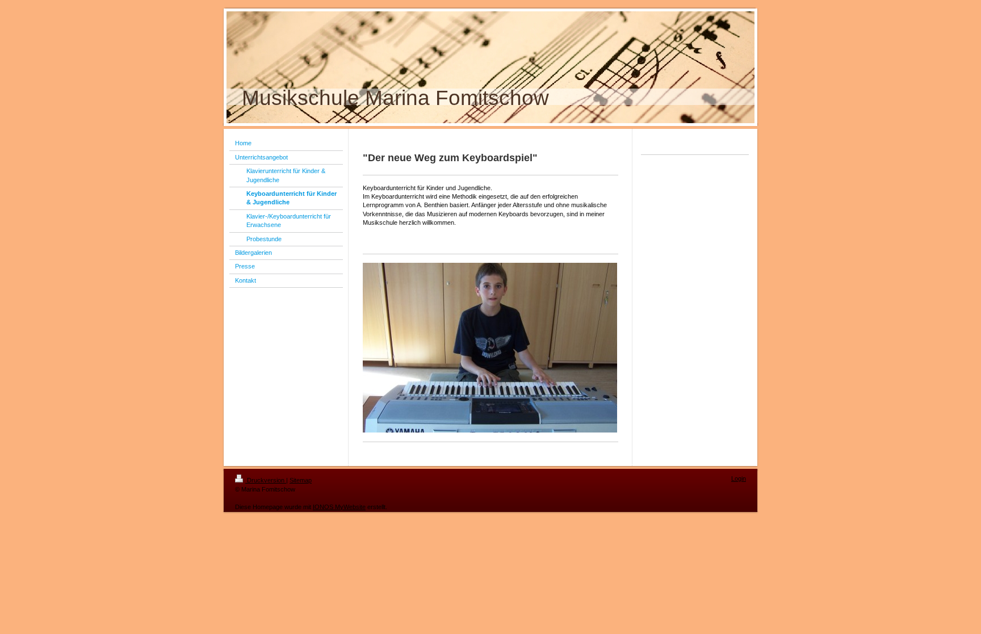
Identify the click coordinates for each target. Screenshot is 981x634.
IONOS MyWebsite (339, 506)
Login (738, 478)
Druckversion (265, 480)
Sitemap (301, 480)
